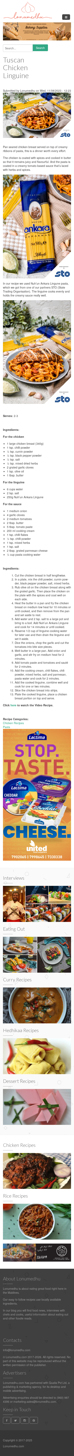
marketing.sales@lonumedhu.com (34, 1401)
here (13, 705)
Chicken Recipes (13, 723)
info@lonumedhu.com (16, 1350)
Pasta (6, 727)
